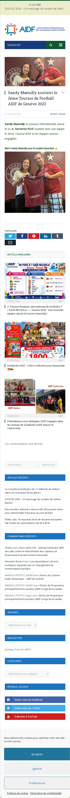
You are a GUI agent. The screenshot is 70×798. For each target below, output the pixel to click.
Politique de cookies (17, 793)
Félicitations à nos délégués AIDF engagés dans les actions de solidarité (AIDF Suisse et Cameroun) (35, 425)
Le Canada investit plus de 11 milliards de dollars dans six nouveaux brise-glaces (32, 490)
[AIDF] (35, 29)
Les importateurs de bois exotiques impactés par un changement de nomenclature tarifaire (32, 565)
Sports (54, 114)
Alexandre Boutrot (14, 561)
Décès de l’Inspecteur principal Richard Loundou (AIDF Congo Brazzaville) (34, 587)
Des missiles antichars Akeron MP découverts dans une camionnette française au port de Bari (34, 511)
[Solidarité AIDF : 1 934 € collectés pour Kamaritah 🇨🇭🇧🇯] (35, 342)
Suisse (62, 114)
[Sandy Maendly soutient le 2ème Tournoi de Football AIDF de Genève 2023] (35, 72)
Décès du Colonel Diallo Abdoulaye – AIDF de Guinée (32, 577)
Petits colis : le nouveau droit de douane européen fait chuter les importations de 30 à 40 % (33, 521)
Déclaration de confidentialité (45, 793)
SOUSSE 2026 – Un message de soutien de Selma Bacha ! (36, 8)
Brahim (9, 547)
